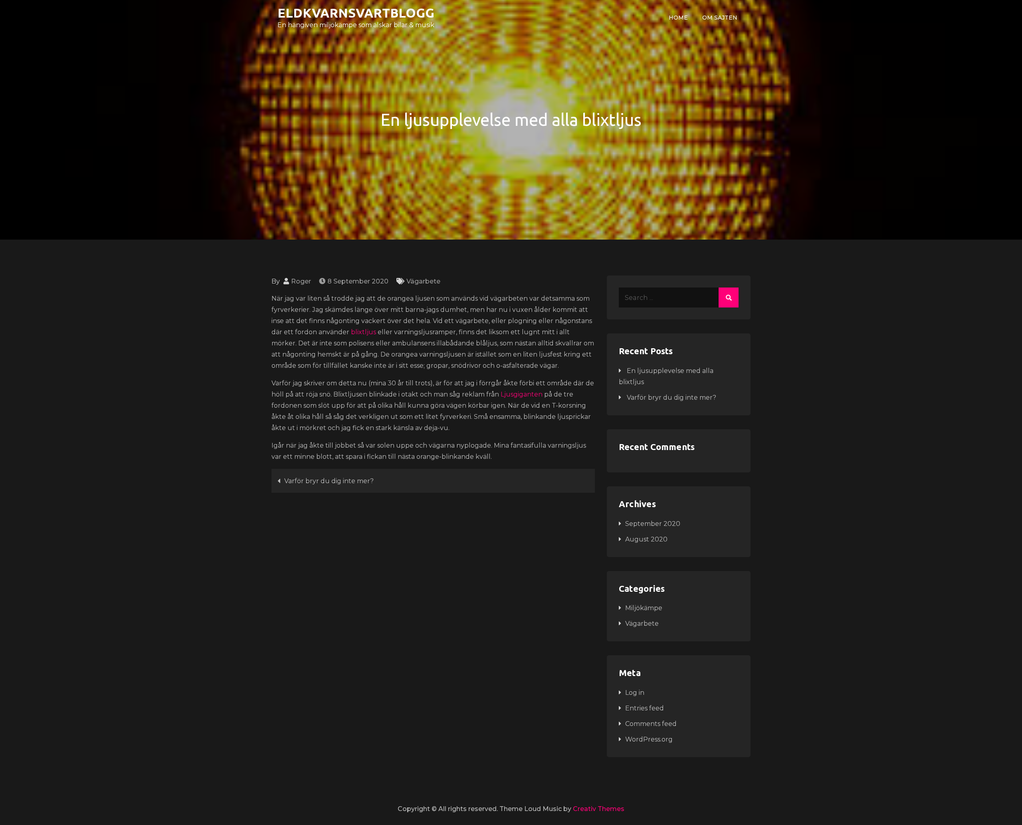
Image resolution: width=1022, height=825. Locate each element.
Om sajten (719, 17)
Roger (301, 281)
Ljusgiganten (522, 394)
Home (678, 17)
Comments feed (651, 724)
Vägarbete (423, 281)
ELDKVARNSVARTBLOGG (355, 13)
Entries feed (644, 708)
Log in (634, 692)
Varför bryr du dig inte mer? (329, 481)
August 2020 (646, 539)
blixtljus (363, 332)
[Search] (729, 297)
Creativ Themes (598, 809)
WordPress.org (649, 739)
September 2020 (652, 524)
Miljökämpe (643, 608)
